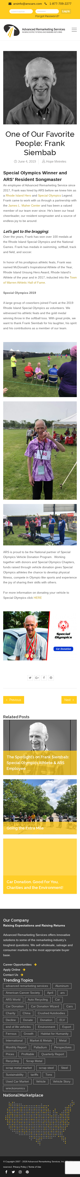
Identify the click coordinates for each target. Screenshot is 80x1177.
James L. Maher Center (24, 205)
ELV (62, 1020)
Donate (28, 1020)
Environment (46, 1026)
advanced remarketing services (27, 986)
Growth (28, 1033)
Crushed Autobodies (51, 1013)
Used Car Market (17, 1081)
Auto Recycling (38, 999)
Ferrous (11, 1033)
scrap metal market (19, 1067)
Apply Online (13, 969)
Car (57, 999)
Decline (11, 1020)
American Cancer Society (23, 992)
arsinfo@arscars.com (27, 3)
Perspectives (62, 1047)
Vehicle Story (61, 1081)
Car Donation (15, 1006)
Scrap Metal (34, 1061)
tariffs (34, 1074)
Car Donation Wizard (45, 1006)
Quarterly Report (52, 1054)
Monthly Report (16, 1047)
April (50, 992)
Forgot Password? (47, 16)
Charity (10, 1013)
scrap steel (46, 1067)
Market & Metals (41, 1040)
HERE (38, 597)
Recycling (12, 1061)
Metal (63, 1040)
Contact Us (12, 974)
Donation (46, 1020)
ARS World (13, 999)
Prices (10, 1054)
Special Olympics (49, 195)
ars (62, 992)
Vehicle (41, 1081)
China (27, 1013)
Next (67, 700)
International (14, 1040)
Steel (64, 1067)
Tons (48, 1074)
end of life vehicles (18, 1026)
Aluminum (62, 986)
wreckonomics (15, 1088)
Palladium (40, 1047)
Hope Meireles (56, 161)
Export (66, 1026)
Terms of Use (34, 1167)
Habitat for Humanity (54, 1033)
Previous (15, 700)
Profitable (27, 1054)
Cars (69, 1006)
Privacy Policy (19, 1167)
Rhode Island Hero (18, 195)
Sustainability (14, 1074)
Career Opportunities (18, 964)
